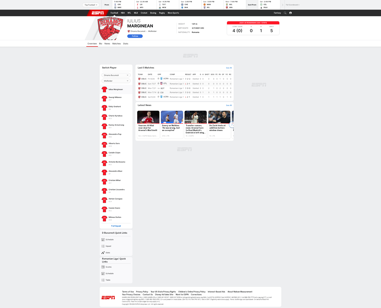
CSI (161, 92)
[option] (148, 125)
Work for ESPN (182, 295)
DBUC (144, 79)
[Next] (282, 5)
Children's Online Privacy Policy (192, 292)
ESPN (98, 13)
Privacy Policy (142, 292)
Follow (135, 36)
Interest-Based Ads (216, 292)
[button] (285, 13)
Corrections (196, 295)
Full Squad (116, 226)
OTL (165, 83)
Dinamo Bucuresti (138, 31)
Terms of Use (128, 292)
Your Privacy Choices (131, 295)
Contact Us (148, 295)
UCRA (165, 78)
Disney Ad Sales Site (164, 295)
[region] (184, 86)
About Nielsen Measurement (240, 292)
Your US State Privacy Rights (163, 292)
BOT (162, 88)
